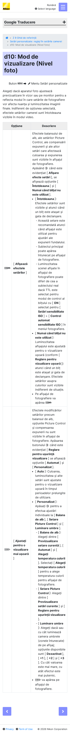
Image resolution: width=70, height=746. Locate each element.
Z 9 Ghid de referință (24, 37)
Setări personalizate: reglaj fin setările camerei (36, 41)
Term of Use (26, 729)
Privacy (10, 729)
